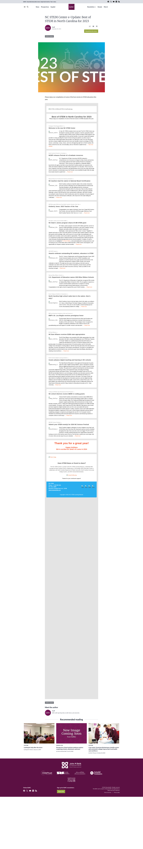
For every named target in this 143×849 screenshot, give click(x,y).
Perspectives (45, 7)
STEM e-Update (49, 36)
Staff (53, 27)
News (37, 7)
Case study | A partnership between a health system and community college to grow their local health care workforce (104, 749)
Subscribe (61, 791)
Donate (100, 7)
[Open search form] (27, 6)
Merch (106, 7)
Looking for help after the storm (33, 747)
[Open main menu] (24, 6)
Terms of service (107, 792)
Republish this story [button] (91, 31)
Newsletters (91, 7)
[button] (93, 26)
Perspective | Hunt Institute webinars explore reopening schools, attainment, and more (69, 748)
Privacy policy (117, 792)
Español (53, 7)
